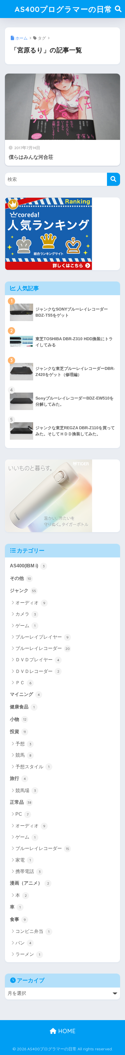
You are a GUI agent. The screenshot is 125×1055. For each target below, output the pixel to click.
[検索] (113, 179)
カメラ (25, 614)
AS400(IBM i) (27, 565)
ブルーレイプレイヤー (42, 637)
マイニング (25, 694)
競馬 (23, 755)
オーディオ (30, 602)
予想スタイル (32, 766)
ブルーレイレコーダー (42, 648)
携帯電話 (28, 871)
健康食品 (22, 706)
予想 (23, 743)
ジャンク (23, 590)
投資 (18, 731)
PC (21, 814)
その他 (20, 578)
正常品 (20, 802)
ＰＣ (23, 682)
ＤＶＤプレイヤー (37, 659)
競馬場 (25, 790)
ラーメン (27, 954)
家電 (23, 860)
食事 (18, 919)
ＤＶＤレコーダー (37, 671)
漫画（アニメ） (29, 883)
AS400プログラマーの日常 (63, 9)
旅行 (18, 778)
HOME (66, 1031)
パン (23, 942)
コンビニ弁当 (32, 931)
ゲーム (25, 625)
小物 (18, 719)
